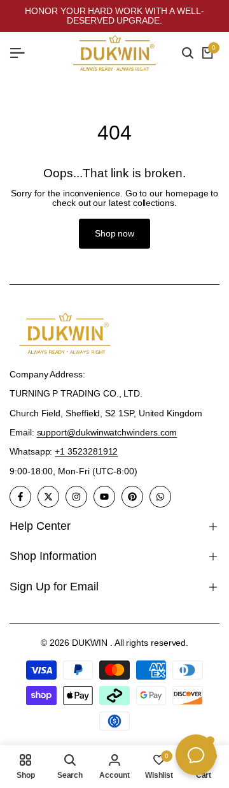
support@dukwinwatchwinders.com (107, 432)
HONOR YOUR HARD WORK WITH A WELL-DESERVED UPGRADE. (114, 16)
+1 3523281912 (86, 451)
